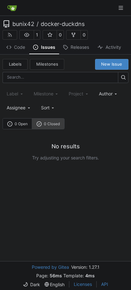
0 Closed (52, 123)
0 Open (21, 123)
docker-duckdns (63, 24)
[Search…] (123, 77)
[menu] (48, 107)
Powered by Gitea (50, 267)
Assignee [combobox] (16, 107)
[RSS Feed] (10, 35)
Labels (15, 64)
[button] (26, 35)
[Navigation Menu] (121, 8)
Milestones (47, 64)
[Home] (12, 8)
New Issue (111, 64)
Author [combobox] (106, 93)
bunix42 (23, 24)
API (104, 284)
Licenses (83, 284)
